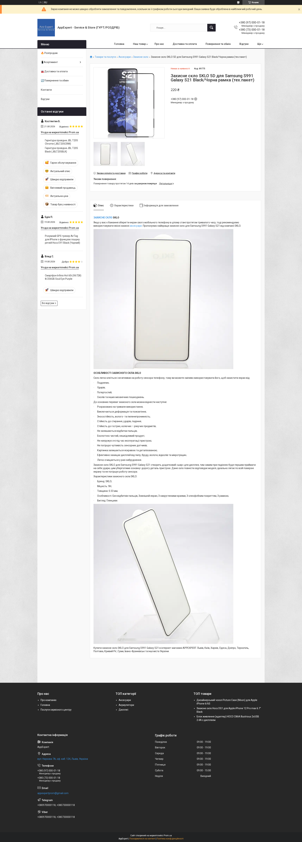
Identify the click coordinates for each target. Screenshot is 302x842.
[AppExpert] (46, 27)
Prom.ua (168, 835)
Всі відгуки (48, 303)
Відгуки (244, 44)
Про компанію (48, 700)
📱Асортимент (49, 62)
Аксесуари (124, 57)
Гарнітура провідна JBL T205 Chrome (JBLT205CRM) (61, 142)
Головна (119, 44)
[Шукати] (211, 28)
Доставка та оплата (185, 44)
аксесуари (136, 225)
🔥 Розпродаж (49, 53)
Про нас (159, 44)
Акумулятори (126, 705)
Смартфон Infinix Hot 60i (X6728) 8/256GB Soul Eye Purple (63, 277)
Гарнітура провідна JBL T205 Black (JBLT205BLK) (61, 150)
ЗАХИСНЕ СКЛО (103, 217)
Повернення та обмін (218, 44)
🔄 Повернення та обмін (55, 80)
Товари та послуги (105, 57)
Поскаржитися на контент (142, 838)
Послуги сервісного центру (56, 709)
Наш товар (139, 44)
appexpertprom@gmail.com (53, 793)
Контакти (46, 89)
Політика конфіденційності (170, 838)
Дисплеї (123, 709)
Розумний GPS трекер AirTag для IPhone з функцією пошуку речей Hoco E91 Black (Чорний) (62, 239)
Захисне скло (140, 57)
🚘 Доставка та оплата (54, 71)
